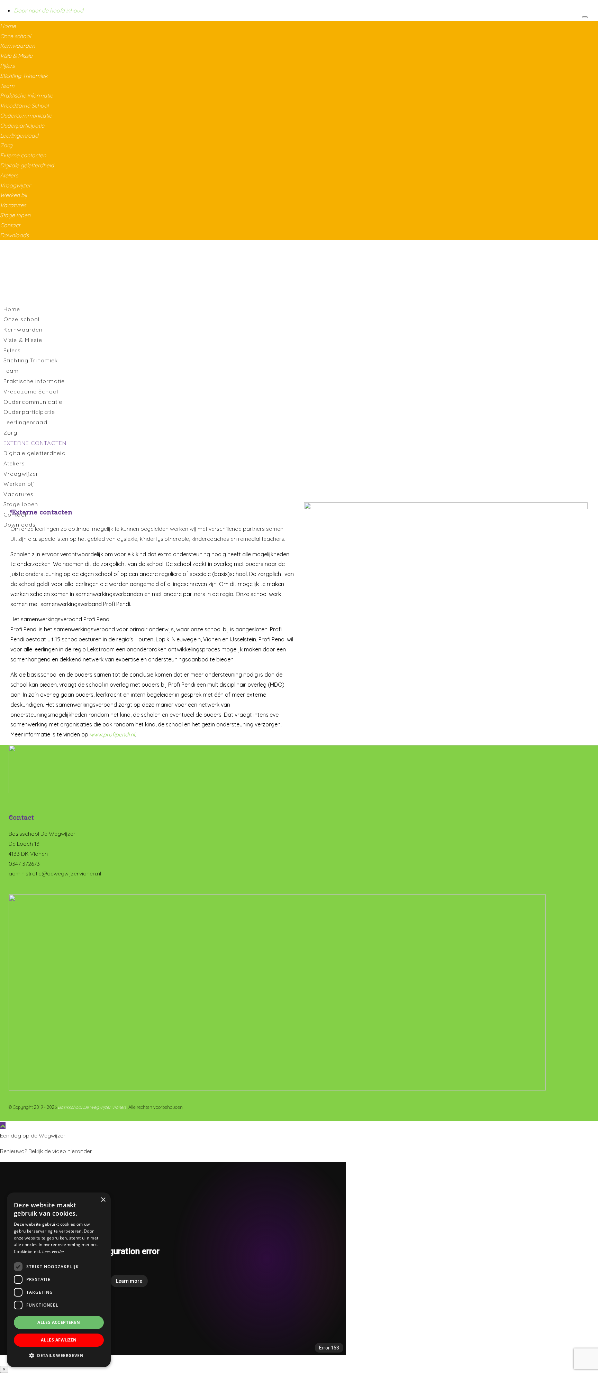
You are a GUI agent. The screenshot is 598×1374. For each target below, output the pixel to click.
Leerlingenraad (19, 135)
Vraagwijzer (15, 185)
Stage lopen (15, 215)
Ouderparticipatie (22, 125)
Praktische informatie (26, 95)
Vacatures (13, 205)
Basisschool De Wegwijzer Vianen (92, 1107)
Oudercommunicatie (26, 115)
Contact (10, 225)
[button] (59, 1355)
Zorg (6, 145)
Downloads (14, 235)
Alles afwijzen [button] (59, 1340)
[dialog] (59, 1279)
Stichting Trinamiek (23, 75)
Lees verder (53, 1251)
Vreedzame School (24, 105)
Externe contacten (23, 155)
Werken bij (13, 195)
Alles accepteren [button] (58, 1322)
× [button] (103, 1200)
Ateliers (9, 175)
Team (7, 85)
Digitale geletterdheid (27, 165)
